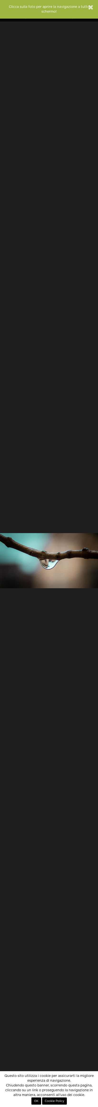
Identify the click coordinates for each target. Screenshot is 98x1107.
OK (36, 1101)
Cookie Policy (54, 1101)
